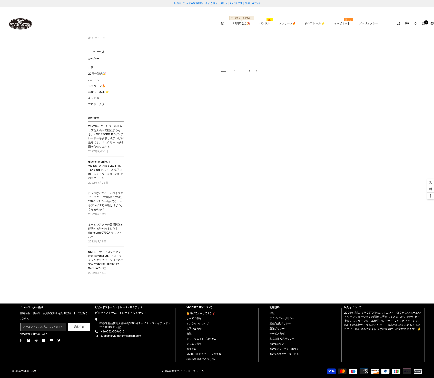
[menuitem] (106, 68)
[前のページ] (223, 71)
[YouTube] (51, 340)
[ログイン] (407, 23)
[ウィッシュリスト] (415, 23)
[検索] (398, 23)
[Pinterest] (36, 340)
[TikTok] (43, 340)
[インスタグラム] (28, 340)
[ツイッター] (59, 340)
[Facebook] (20, 340)
